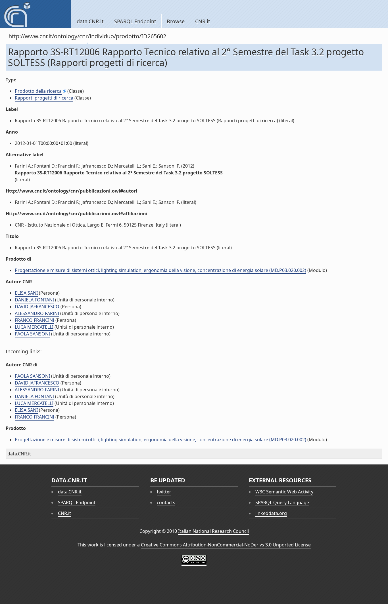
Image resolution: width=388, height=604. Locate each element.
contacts (166, 502)
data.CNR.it (90, 21)
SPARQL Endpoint (135, 21)
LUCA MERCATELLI (34, 327)
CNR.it (202, 21)
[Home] (35, 14)
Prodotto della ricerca (38, 91)
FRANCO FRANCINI (34, 320)
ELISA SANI (26, 293)
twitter (164, 492)
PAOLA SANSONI (32, 334)
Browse (176, 21)
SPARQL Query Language (282, 502)
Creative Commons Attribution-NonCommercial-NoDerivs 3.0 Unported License (226, 545)
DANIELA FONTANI (34, 300)
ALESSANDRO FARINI (37, 313)
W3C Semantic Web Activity (284, 492)
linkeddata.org (271, 513)
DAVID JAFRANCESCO (37, 306)
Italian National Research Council (213, 531)
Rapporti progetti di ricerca (44, 98)
